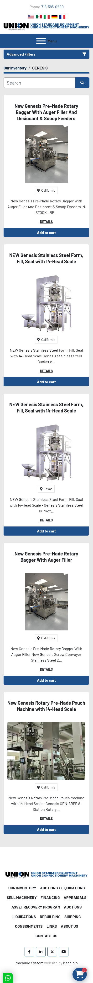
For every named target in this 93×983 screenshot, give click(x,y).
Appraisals (75, 897)
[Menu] (41, 41)
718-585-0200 (52, 6)
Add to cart (46, 232)
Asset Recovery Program (35, 907)
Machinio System (29, 962)
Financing (50, 897)
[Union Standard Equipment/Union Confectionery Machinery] (46, 874)
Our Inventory (22, 888)
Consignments (29, 926)
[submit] (82, 82)
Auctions (73, 907)
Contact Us (46, 935)
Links (51, 926)
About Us (69, 926)
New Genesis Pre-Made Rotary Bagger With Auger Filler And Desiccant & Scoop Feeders (46, 112)
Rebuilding (50, 916)
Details (46, 222)
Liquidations (24, 916)
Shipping (72, 916)
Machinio (70, 962)
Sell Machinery (22, 897)
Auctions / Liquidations (62, 888)
